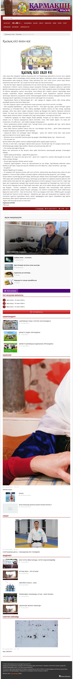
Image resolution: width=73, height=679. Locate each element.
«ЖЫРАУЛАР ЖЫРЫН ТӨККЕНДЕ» (30, 605)
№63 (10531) (10, 307)
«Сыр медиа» (14, 673)
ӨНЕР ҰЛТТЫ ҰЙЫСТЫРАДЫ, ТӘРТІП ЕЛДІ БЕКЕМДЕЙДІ (37, 560)
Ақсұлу (21, 493)
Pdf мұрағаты (38, 312)
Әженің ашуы (7, 489)
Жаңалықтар (16, 23)
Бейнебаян (7, 27)
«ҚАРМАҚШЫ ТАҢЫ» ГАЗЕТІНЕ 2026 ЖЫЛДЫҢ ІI (35, 321)
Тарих (59, 23)
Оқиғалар (48, 23)
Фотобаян (15, 27)
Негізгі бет (7, 23)
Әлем (54, 23)
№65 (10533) (10, 300)
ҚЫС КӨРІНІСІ (7, 651)
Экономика (28, 23)
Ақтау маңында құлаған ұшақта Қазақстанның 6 (35, 505)
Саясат (41, 23)
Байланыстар (24, 27)
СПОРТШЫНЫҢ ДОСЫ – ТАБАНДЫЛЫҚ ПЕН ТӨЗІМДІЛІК (21, 552)
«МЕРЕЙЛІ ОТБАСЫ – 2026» (28, 583)
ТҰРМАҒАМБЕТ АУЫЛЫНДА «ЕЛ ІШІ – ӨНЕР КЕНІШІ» (36, 594)
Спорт (65, 23)
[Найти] (68, 18)
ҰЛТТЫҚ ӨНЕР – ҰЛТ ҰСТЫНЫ (28, 571)
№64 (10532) (10, 303)
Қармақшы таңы (43, 8)
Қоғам (35, 23)
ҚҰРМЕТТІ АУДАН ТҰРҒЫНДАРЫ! (29, 332)
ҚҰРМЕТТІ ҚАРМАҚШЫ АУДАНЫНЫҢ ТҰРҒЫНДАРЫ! (36, 344)
